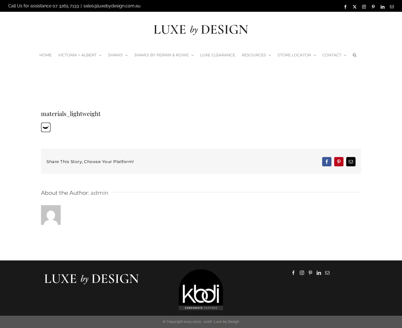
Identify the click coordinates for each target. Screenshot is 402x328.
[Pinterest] (310, 273)
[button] (354, 55)
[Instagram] (302, 273)
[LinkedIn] (319, 273)
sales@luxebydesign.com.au (112, 5)
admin (99, 193)
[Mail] (327, 273)
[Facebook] (293, 273)
